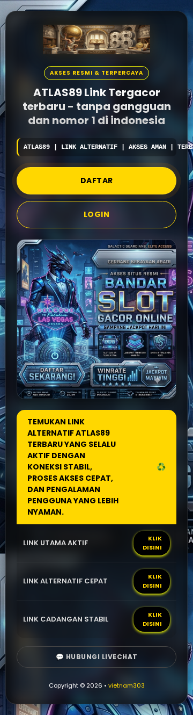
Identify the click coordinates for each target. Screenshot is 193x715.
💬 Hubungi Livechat (97, 656)
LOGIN (97, 214)
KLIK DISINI (152, 543)
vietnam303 (126, 685)
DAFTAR (96, 180)
